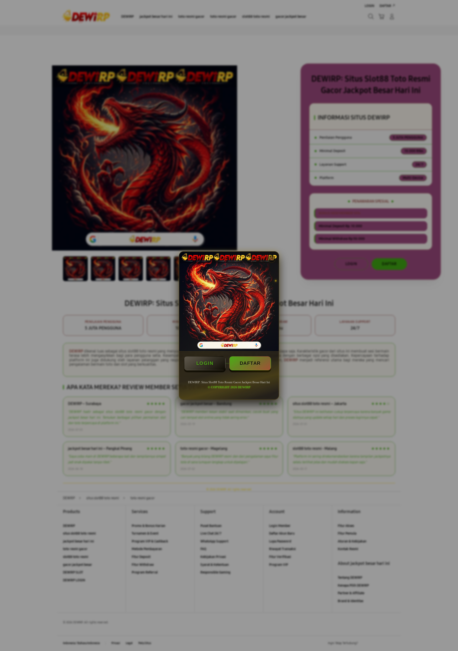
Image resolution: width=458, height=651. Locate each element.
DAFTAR (250, 363)
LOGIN (204, 363)
